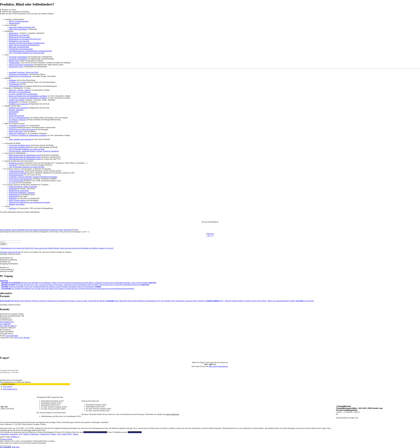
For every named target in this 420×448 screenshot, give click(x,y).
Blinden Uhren (14, 61)
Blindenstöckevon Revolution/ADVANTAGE (25, 39)
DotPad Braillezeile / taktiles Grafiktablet (23, 187)
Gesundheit (13, 127)
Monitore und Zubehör (16, 204)
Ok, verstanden (5, 447)
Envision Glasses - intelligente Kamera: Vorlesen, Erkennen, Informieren (34, 151)
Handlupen (12, 80)
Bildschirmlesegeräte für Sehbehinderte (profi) (25, 157)
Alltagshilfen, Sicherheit (17, 125)
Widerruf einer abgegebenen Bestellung (15, 12)
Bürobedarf (13, 114)
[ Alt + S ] (210, 236)
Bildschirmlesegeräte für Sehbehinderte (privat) (25, 155)
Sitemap (75, 434)
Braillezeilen (13, 189)
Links (59, 434)
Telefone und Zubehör (16, 100)
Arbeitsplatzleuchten (16, 86)
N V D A (12, 183)
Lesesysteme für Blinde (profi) (19, 147)
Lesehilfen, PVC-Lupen (17, 82)
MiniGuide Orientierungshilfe (19, 47)
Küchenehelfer (14, 112)
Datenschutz (34, 434)
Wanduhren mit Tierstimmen (18, 74)
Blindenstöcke (14, 33)
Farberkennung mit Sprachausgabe (21, 49)
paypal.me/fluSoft (12, 336)
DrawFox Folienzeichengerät (19, 118)
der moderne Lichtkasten (17, 120)
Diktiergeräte (13, 102)
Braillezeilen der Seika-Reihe (19, 190)
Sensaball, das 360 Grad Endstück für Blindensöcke (27, 43)
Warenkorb (67, 230)
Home (2, 230)
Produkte (8, 230)
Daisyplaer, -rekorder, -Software (20, 90)
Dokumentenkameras (16, 175)
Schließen (14, 437)
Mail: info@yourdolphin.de (218, 366)
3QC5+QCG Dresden (22, 338)
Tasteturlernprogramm (16, 171)
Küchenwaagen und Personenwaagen (22, 129)
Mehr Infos (15, 447)
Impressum (54, 230)
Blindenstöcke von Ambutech (19, 35)
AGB (20, 434)
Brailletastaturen (14, 194)
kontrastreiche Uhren (16, 67)
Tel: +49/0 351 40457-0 (8, 326)
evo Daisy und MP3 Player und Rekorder (23, 94)
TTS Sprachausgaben (16, 181)
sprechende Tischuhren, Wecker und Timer (23, 72)
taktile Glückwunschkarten (18, 29)
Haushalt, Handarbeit (16, 110)
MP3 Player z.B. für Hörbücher (20, 92)
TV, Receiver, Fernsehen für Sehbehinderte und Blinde (28, 98)
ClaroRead (12, 165)
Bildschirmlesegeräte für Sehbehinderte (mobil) (25, 159)
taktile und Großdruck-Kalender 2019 (22, 27)
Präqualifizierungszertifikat (351, 408)
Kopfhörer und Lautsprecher (18, 104)
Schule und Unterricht (16, 116)
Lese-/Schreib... (305, 301)
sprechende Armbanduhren (18, 57)
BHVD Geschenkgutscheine (19, 21)
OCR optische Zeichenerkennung (20, 179)
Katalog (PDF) (67, 434)
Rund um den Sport (15, 131)
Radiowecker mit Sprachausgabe (20, 76)
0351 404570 (8, 386)
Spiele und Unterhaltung (17, 133)
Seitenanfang (4, 434)
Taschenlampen (14, 84)
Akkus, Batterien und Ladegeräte (20, 139)
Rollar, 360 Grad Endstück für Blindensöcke (24, 45)
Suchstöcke (13, 208)
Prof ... (251, 301)
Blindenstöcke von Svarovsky (19, 41)
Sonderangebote (14, 23)
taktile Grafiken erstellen (17, 200)
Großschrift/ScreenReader (18, 173)
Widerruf (26, 434)
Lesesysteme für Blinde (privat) (19, 145)
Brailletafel (12, 198)
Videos (60, 230)
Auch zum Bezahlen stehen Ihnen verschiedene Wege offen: (123, 10)
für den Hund (13, 122)
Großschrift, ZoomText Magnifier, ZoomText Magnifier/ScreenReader (33, 177)
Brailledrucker (14, 196)
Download (28, 230)
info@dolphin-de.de (7, 322)
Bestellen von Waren (9, 10)
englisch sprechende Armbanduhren (21, 65)
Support (14, 230)
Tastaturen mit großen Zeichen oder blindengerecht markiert (29, 202)
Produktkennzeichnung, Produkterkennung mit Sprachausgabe (30, 51)
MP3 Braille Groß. (53, 301)
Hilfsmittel (20, 230)
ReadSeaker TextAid (16, 163)
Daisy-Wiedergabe (156, 301)
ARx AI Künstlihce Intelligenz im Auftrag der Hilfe (26, 53)
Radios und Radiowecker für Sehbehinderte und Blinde (28, 96)
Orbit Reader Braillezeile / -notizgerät (22, 192)
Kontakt (35, 230)
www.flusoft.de (5, 324)
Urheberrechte (44, 434)
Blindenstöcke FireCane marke (19, 37)
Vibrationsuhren (14, 63)
